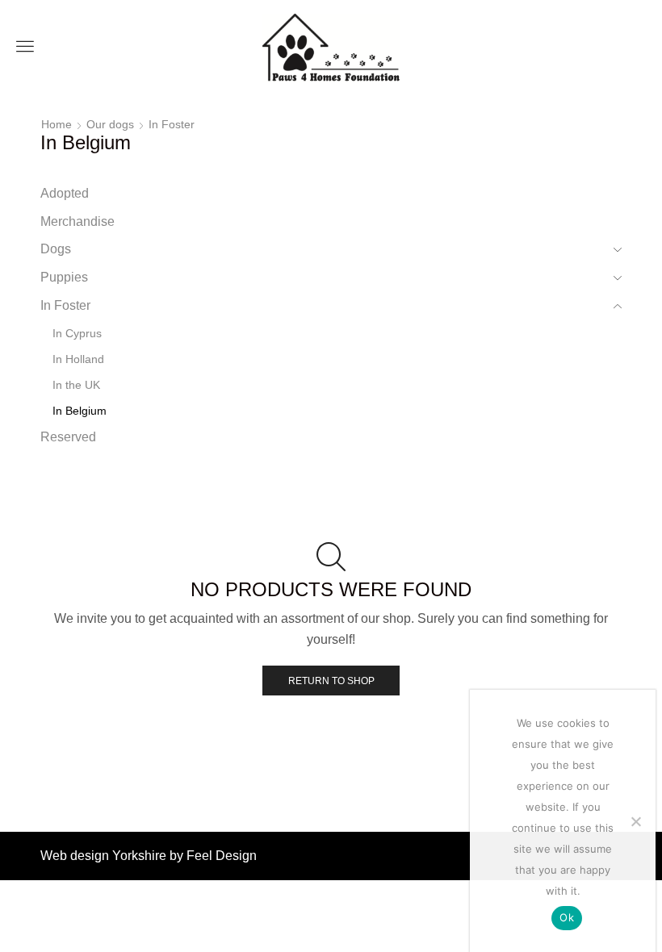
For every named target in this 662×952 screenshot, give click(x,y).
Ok (566, 917)
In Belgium (79, 410)
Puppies (64, 277)
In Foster (172, 124)
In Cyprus (77, 333)
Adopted (64, 193)
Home (56, 124)
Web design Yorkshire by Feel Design (148, 855)
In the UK (76, 384)
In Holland (78, 359)
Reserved (68, 437)
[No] (635, 821)
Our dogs (110, 124)
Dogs (55, 249)
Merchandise (77, 221)
